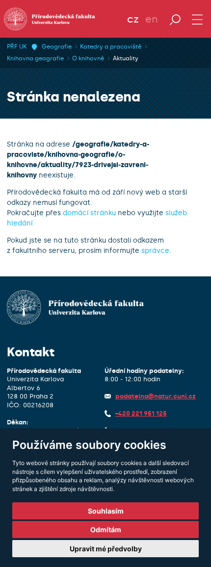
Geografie (57, 46)
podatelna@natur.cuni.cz (155, 396)
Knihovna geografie (35, 58)
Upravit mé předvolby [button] (106, 548)
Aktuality (125, 58)
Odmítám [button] (105, 529)
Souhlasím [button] (106, 511)
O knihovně (88, 58)
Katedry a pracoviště (110, 46)
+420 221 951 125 (141, 413)
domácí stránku (89, 213)
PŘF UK (16, 46)
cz (133, 19)
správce (155, 251)
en (151, 19)
